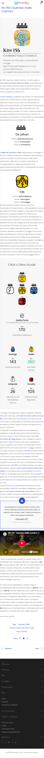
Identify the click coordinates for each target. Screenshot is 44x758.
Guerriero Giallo (24, 624)
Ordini (4, 726)
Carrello (5, 702)
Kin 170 (14, 488)
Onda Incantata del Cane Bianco (22, 491)
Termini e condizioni (9, 705)
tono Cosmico (6, 97)
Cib (22, 192)
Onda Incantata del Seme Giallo (16, 83)
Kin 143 (38, 413)
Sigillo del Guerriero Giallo (11, 152)
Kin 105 (27, 451)
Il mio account (7, 722)
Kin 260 (14, 465)
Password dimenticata (11, 732)
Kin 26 (13, 433)
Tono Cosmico (21, 631)
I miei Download (8, 729)
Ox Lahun (22, 134)
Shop (4, 699)
